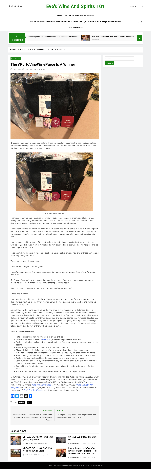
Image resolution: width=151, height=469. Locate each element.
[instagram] (12, 6)
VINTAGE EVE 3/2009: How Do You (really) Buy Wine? (94, 36)
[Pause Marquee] (139, 38)
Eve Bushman (15, 59)
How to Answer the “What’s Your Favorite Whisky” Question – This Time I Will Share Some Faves (82, 451)
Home (59, 16)
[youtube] (21, 6)
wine (29, 402)
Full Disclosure (75, 28)
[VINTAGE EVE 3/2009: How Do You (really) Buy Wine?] (67, 39)
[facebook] (9, 6)
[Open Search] (138, 21)
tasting (21, 402)
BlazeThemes (98, 465)
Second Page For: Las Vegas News (79, 16)
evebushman (17, 69)
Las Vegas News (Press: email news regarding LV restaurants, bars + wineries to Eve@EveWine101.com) (75, 22)
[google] (18, 6)
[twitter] (15, 6)
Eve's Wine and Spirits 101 (75, 6)
